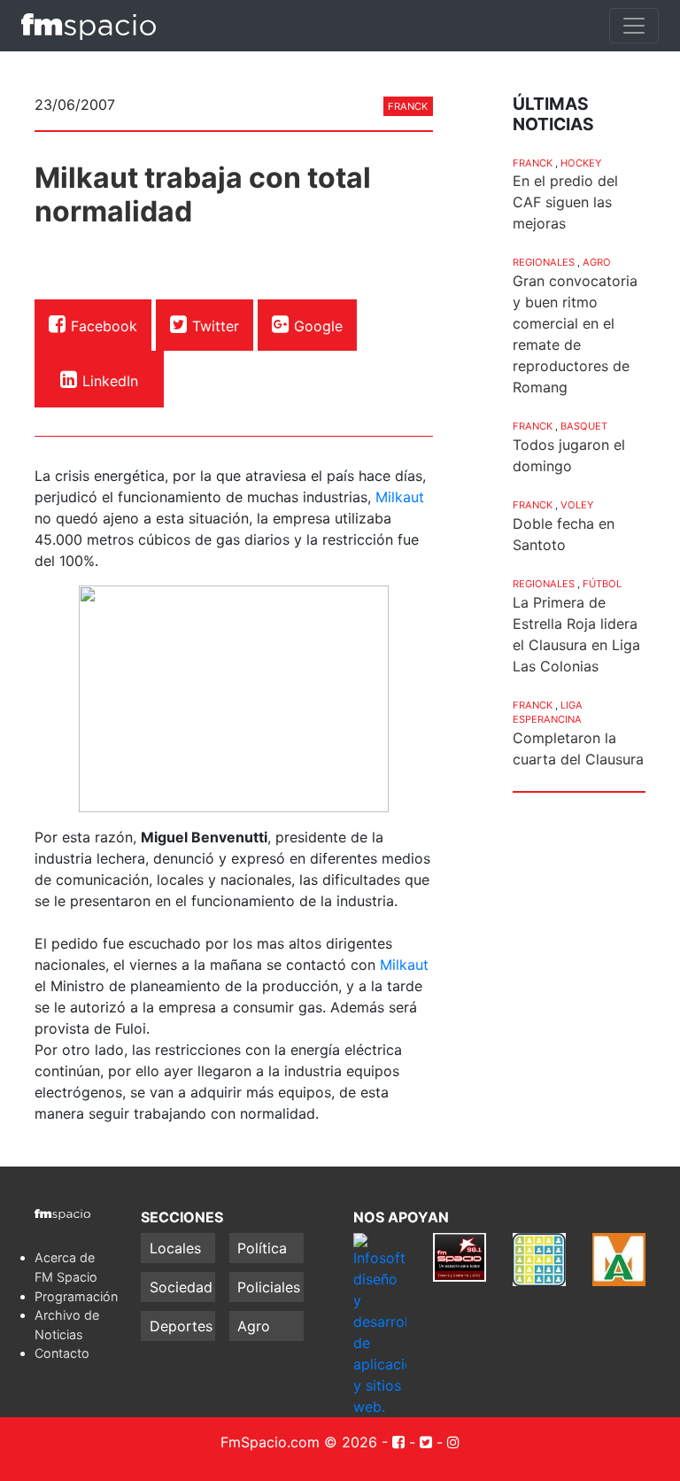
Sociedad (181, 1287)
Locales (175, 1248)
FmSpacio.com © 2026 (298, 1442)
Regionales (544, 262)
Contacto (62, 1353)
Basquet (583, 426)
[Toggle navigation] (634, 25)
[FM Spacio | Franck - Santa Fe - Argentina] (88, 25)
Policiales (268, 1287)
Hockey (580, 163)
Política (262, 1248)
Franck (408, 106)
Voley (576, 505)
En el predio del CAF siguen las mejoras (565, 202)
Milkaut (399, 497)
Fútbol (602, 584)
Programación (76, 1296)
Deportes (181, 1326)
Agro (597, 262)
